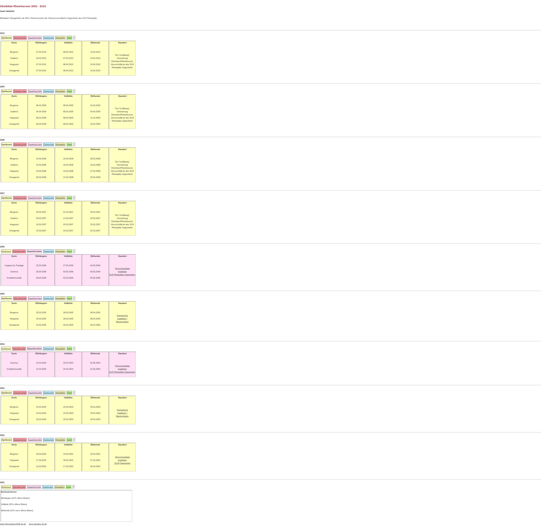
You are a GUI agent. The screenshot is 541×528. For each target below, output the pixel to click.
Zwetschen (49, 38)
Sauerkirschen (35, 38)
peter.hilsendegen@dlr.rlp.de (13, 524)
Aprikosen (6, 251)
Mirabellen (60, 38)
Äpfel (69, 38)
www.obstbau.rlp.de (38, 524)
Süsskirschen (20, 38)
